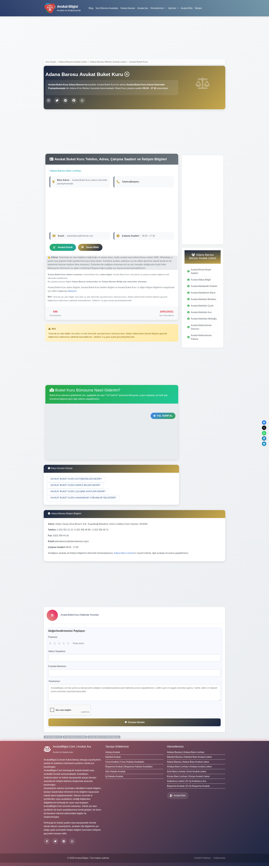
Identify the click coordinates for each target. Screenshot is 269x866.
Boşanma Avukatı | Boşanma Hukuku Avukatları (129, 766)
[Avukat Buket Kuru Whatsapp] (82, 100)
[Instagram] (72, 841)
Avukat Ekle (187, 8)
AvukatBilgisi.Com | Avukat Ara (72, 746)
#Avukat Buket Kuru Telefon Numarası (104, 737)
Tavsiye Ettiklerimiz (117, 746)
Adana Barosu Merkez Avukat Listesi (108, 62)
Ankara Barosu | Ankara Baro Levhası (185, 752)
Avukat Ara (142, 8)
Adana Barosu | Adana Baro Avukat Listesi (188, 762)
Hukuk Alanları (127, 8)
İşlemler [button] (172, 8)
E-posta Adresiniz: (57, 666)
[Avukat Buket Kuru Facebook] (74, 100)
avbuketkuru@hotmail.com (80, 236)
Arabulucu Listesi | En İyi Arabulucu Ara (186, 781)
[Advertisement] (134, 38)
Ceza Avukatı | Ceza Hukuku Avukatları (124, 762)
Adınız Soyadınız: (57, 651)
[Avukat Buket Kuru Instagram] (48, 100)
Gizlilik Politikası (202, 858)
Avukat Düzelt (65, 247)
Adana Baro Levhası (124, 553)
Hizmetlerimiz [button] (157, 8)
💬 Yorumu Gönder (134, 722)
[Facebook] (47, 841)
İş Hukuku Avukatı (114, 776)
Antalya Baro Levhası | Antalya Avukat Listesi (189, 766)
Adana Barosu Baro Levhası (65, 170)
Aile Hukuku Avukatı (115, 771)
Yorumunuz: (54, 681)
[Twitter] (55, 841)
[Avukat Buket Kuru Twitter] (57, 100)
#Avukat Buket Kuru (53, 737)
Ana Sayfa (50, 62)
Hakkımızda (219, 858)
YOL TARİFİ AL (165, 416)
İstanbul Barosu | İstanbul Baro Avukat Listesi (189, 757)
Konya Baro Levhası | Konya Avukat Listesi (188, 776)
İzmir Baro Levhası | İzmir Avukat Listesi (186, 771)
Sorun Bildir (92, 247)
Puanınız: (53, 637)
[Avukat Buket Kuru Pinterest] (65, 100)
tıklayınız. (72, 291)
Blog (91, 8)
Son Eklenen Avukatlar (107, 8)
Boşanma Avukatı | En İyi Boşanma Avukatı (188, 786)
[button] (76, 479)
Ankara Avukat (112, 752)
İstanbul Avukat (112, 757)
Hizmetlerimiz (175, 746)
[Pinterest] (64, 841)
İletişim (198, 8)
